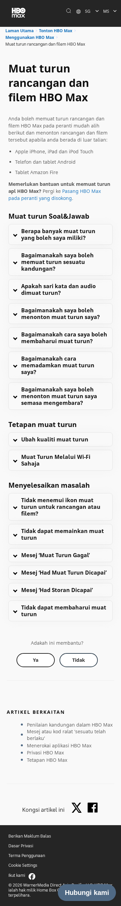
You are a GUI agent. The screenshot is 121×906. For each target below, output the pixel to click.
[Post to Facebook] (92, 807)
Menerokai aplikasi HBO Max (59, 745)
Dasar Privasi (20, 846)
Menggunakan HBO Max (29, 37)
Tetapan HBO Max (47, 760)
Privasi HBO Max (45, 752)
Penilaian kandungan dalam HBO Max (70, 725)
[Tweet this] (78, 808)
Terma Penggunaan (26, 855)
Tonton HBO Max (55, 31)
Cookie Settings (22, 865)
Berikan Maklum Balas (29, 836)
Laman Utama (19, 31)
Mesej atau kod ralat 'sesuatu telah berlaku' (66, 734)
